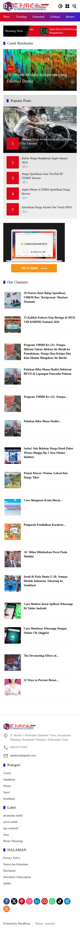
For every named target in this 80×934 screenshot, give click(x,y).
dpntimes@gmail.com (23, 755)
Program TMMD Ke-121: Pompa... (46, 396)
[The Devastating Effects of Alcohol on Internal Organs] (13, 662)
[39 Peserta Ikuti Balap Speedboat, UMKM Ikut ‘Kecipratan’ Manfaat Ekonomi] (13, 299)
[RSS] (6, 909)
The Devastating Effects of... (41, 655)
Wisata (7, 785)
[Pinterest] (21, 901)
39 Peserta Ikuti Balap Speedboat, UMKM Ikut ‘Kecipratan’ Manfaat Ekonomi (46, 297)
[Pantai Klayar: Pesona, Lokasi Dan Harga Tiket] (13, 479)
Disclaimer (9, 870)
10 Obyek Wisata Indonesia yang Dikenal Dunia (37, 78)
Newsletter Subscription (17, 877)
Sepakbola (9, 779)
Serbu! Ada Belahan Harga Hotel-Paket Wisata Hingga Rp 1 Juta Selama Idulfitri (48, 453)
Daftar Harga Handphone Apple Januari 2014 (44, 160)
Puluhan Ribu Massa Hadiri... (42, 421)
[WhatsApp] (52, 901)
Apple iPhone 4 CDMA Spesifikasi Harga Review (46, 191)
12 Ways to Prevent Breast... (41, 680)
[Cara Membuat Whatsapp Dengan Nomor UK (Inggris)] (13, 635)
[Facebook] (6, 901)
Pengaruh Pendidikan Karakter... (45, 524)
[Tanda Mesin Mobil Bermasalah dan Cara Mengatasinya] (31, 31)
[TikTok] (59, 901)
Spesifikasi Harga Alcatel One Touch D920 (47, 207)
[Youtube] (44, 901)
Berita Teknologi (13, 841)
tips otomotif (10, 828)
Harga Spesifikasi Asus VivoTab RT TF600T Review (42, 176)
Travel (7, 773)
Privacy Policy (11, 858)
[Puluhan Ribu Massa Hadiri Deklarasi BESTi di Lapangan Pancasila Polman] (13, 376)
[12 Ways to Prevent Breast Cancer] (13, 687)
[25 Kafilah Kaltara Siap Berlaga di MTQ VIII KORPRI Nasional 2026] (13, 324)
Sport (6, 792)
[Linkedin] (37, 901)
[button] (60, 6)
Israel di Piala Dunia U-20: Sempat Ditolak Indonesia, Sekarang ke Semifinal (45, 581)
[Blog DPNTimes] (26, 5)
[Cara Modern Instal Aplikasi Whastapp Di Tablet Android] (13, 610)
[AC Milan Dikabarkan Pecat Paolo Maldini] (13, 558)
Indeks (7, 883)
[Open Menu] (67, 6)
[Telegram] (67, 901)
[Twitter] (14, 901)
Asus (6, 834)
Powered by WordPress (16, 923)
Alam (10, 68)
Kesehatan (9, 798)
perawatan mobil (13, 815)
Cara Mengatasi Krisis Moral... (43, 500)
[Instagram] (29, 901)
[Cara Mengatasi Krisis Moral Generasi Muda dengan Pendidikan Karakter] (13, 507)
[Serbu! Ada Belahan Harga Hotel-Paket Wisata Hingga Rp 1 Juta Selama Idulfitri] (13, 455)
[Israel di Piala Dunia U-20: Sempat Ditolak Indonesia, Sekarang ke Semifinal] (13, 583)
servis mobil (10, 822)
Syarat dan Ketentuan (15, 864)
